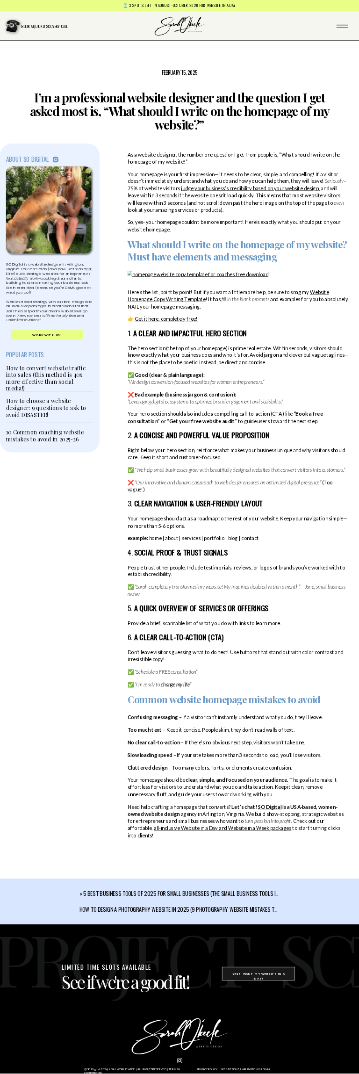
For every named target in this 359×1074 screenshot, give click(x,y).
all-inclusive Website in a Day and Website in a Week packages (222, 828)
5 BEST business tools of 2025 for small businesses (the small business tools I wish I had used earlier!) (208, 893)
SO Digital (270, 806)
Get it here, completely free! (166, 319)
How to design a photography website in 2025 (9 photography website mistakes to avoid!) (186, 909)
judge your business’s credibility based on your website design (249, 188)
